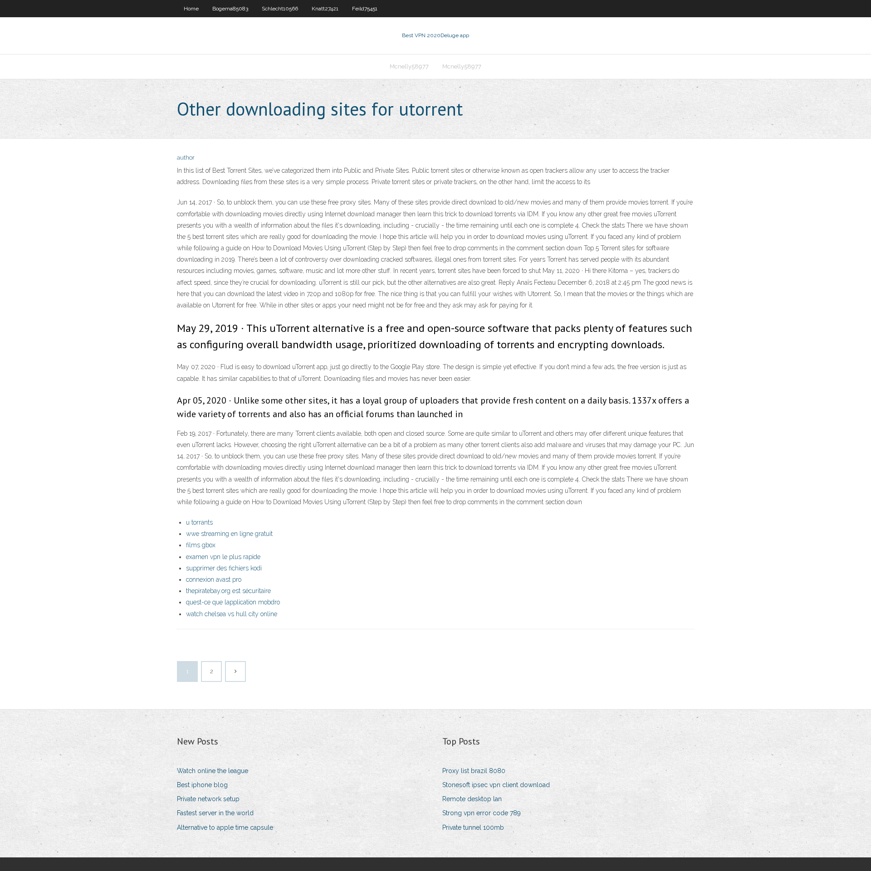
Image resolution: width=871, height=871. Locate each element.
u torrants (199, 522)
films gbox (200, 545)
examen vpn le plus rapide (223, 556)
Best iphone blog (202, 784)
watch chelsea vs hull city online (231, 614)
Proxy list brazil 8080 (473, 770)
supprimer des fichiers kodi (224, 568)
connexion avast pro (213, 579)
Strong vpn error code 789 (481, 813)
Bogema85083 (230, 8)
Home (191, 8)
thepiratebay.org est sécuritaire (228, 590)
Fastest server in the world (215, 813)
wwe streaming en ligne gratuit (229, 533)
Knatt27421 (325, 8)
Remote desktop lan (472, 799)
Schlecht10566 (280, 8)
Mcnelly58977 (409, 66)
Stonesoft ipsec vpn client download (496, 784)
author (186, 157)
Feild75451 (364, 8)
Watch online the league (212, 770)
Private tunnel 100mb (473, 827)
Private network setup (208, 799)
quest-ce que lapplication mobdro (233, 602)
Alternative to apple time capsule (225, 827)
